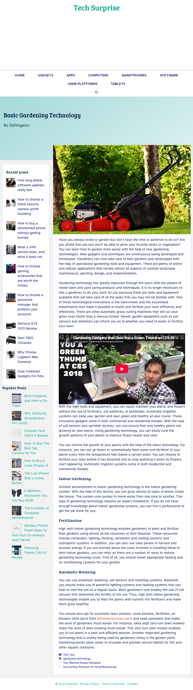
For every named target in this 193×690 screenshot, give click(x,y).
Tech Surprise (97, 7)
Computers (98, 75)
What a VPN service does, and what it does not (31, 252)
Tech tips (69, 654)
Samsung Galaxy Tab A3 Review (29, 552)
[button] (96, 92)
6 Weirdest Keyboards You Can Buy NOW (29, 495)
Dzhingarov (19, 125)
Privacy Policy (89, 684)
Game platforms (82, 84)
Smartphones (134, 75)
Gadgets (45, 75)
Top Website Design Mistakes (82, 662)
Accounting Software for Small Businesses (90, 666)
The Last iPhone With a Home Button (30, 478)
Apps (71, 75)
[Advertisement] (96, 43)
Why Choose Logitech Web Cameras (28, 357)
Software (169, 75)
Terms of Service (113, 684)
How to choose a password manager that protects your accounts (30, 304)
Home (20, 75)
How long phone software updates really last (31, 185)
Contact (132, 684)
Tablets (118, 84)
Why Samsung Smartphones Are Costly (29, 418)
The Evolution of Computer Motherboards (30, 513)
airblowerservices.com (114, 618)
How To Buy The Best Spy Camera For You (30, 448)
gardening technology (77, 658)
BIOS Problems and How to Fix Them (29, 400)
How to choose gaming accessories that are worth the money (30, 275)
